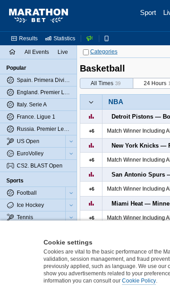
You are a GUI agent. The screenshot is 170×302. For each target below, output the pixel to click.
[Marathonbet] (38, 16)
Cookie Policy (139, 281)
